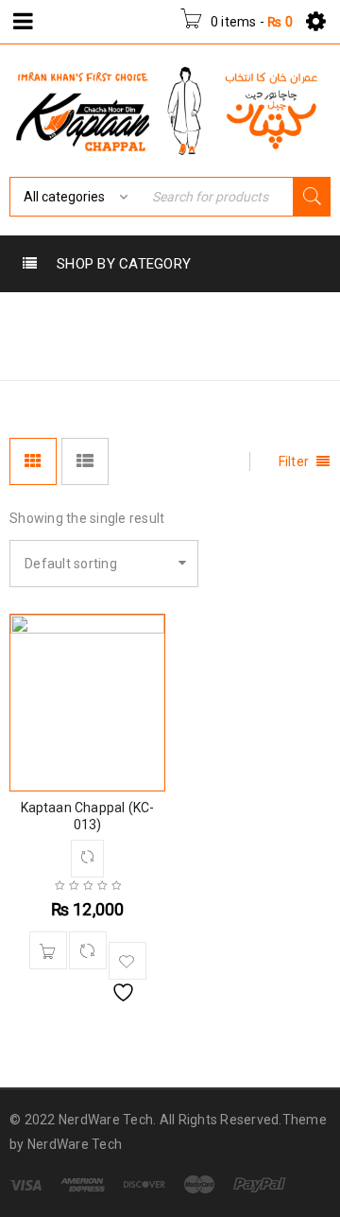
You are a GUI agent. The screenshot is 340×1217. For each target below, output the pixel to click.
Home (33, 352)
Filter (294, 461)
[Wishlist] (127, 961)
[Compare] (88, 950)
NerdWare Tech (74, 1144)
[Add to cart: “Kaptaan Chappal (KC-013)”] (48, 950)
